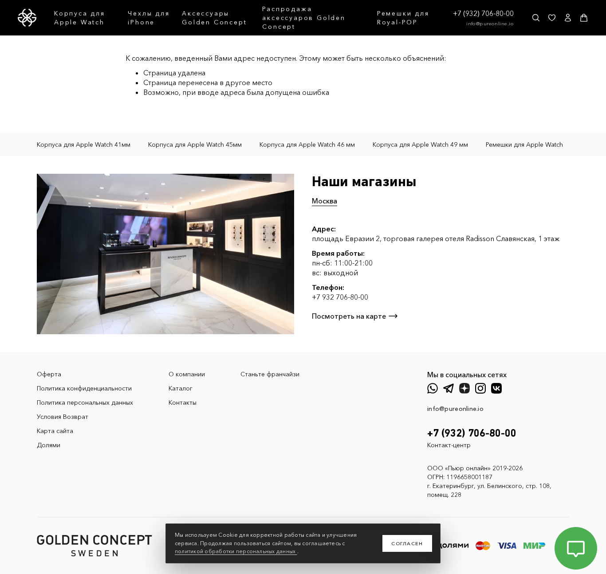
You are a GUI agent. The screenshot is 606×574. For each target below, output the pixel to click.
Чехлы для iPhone (148, 17)
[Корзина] (583, 17)
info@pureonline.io (490, 23)
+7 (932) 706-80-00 (483, 13)
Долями (48, 445)
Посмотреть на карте (349, 316)
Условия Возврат (62, 417)
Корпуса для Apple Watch (79, 17)
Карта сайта (55, 431)
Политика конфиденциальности (84, 388)
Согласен (407, 543)
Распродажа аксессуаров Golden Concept (303, 18)
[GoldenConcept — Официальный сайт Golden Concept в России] (27, 18)
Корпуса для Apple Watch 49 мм (420, 144)
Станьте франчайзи (269, 374)
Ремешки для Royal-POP (403, 17)
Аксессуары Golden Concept (214, 17)
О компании (187, 374)
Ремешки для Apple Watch (524, 144)
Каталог (181, 388)
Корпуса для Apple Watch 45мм (195, 144)
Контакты (183, 402)
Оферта (49, 374)
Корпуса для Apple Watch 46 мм (307, 144)
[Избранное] (551, 17)
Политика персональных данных (85, 402)
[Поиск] (535, 17)
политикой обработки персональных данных (236, 551)
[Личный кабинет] (567, 17)
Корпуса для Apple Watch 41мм (83, 144)
